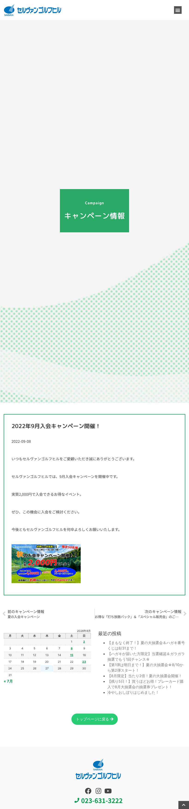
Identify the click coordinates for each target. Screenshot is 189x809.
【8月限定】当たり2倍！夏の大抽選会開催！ (144, 676)
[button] (178, 10)
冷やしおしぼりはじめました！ (133, 692)
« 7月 (8, 681)
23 (84, 661)
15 (71, 655)
